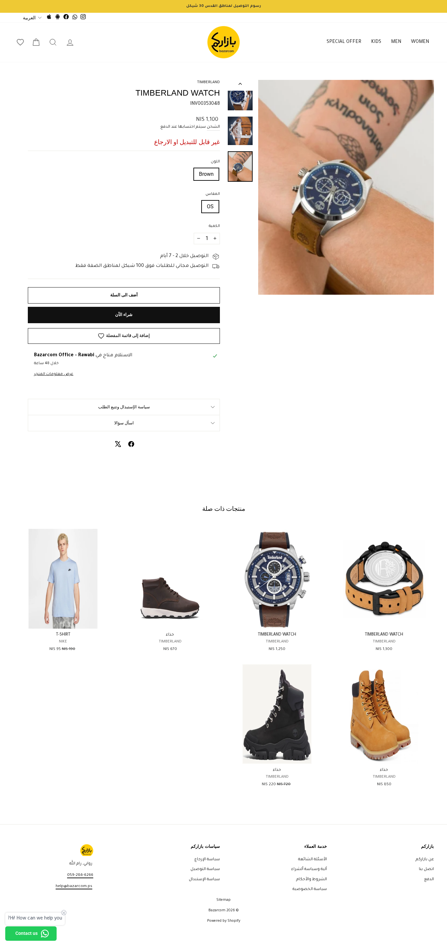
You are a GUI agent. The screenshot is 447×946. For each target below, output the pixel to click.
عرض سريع (384, 621)
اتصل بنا (426, 869)
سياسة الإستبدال (204, 879)
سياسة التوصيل (205, 869)
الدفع (429, 879)
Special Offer (344, 42)
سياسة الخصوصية (310, 889)
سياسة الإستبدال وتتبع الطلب (124, 406)
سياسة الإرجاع (207, 859)
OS (210, 206)
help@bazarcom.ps (74, 886)
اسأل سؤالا (124, 422)
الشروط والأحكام (311, 879)
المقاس (213, 194)
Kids (376, 42)
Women (420, 42)
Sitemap (223, 900)
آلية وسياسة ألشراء (309, 869)
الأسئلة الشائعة (312, 859)
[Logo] (223, 42)
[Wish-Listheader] (20, 42)
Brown (206, 174)
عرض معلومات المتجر (53, 374)
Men (396, 42)
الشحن (213, 127)
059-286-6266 (80, 875)
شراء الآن (124, 314)
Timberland (208, 83)
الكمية (214, 226)
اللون (215, 162)
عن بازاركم (425, 859)
